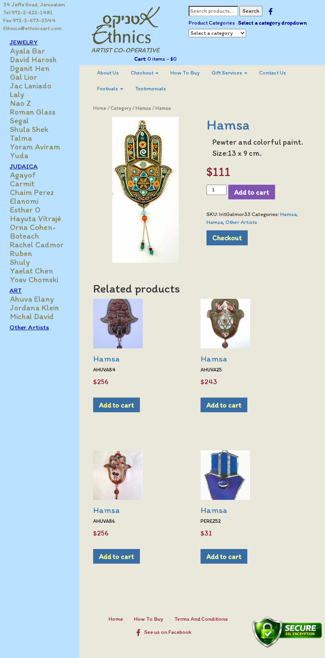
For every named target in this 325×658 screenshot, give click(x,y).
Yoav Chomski (34, 279)
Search (251, 11)
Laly (17, 94)
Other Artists (29, 327)
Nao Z (20, 103)
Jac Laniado (31, 85)
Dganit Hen (30, 68)
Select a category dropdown (272, 22)
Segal (19, 120)
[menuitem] (108, 73)
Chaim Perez (32, 192)
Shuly (20, 262)
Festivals (108, 88)
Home (99, 108)
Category (121, 108)
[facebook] (270, 11)
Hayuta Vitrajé (35, 218)
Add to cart (251, 192)
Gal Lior (23, 77)
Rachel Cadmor (37, 244)
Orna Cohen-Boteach (33, 231)
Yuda (19, 155)
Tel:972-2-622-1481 (28, 12)
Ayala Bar (27, 50)
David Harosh (33, 59)
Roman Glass (32, 111)
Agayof (23, 174)
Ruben (21, 253)
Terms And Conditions (201, 619)
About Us (108, 72)
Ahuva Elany (32, 299)
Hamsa (143, 108)
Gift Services (227, 72)
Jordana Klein (34, 307)
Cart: (140, 58)
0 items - (161, 58)
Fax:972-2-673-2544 (29, 20)
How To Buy (185, 72)
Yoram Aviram (35, 146)
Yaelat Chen (31, 270)
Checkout (143, 72)
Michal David (32, 316)
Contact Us (272, 72)
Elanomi (24, 201)
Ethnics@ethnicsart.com (32, 28)
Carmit (22, 183)
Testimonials (150, 88)
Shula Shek (29, 129)
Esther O (25, 209)
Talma (21, 138)
